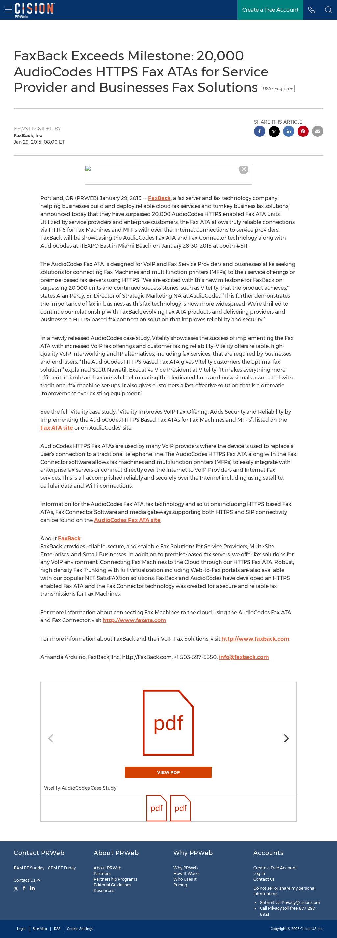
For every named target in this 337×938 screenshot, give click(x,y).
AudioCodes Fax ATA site (127, 520)
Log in (259, 873)
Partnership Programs (115, 879)
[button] (328, 10)
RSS (57, 929)
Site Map (40, 929)
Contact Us (25, 880)
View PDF (168, 772)
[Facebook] (24, 888)
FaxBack (159, 198)
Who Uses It (185, 879)
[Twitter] (17, 888)
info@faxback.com (244, 657)
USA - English (276, 88)
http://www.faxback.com (255, 639)
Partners (102, 873)
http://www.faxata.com (134, 620)
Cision (305, 929)
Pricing (180, 884)
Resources (104, 890)
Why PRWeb (185, 867)
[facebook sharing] (259, 132)
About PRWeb (107, 867)
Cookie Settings (80, 929)
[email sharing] (317, 132)
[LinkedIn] (32, 888)
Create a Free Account (275, 867)
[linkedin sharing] (288, 132)
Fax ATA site (56, 428)
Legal (21, 929)
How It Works (186, 873)
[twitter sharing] (274, 132)
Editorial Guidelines (112, 884)
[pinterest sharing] (303, 132)
